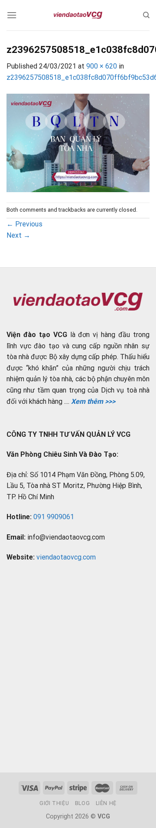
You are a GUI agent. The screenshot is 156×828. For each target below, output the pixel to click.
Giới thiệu (54, 803)
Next (18, 235)
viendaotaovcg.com (66, 557)
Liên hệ (106, 803)
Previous (24, 224)
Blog (82, 803)
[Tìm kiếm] (146, 15)
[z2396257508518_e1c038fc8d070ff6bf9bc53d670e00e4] (78, 142)
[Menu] (11, 15)
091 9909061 (53, 517)
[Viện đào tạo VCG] (78, 15)
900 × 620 (101, 66)
